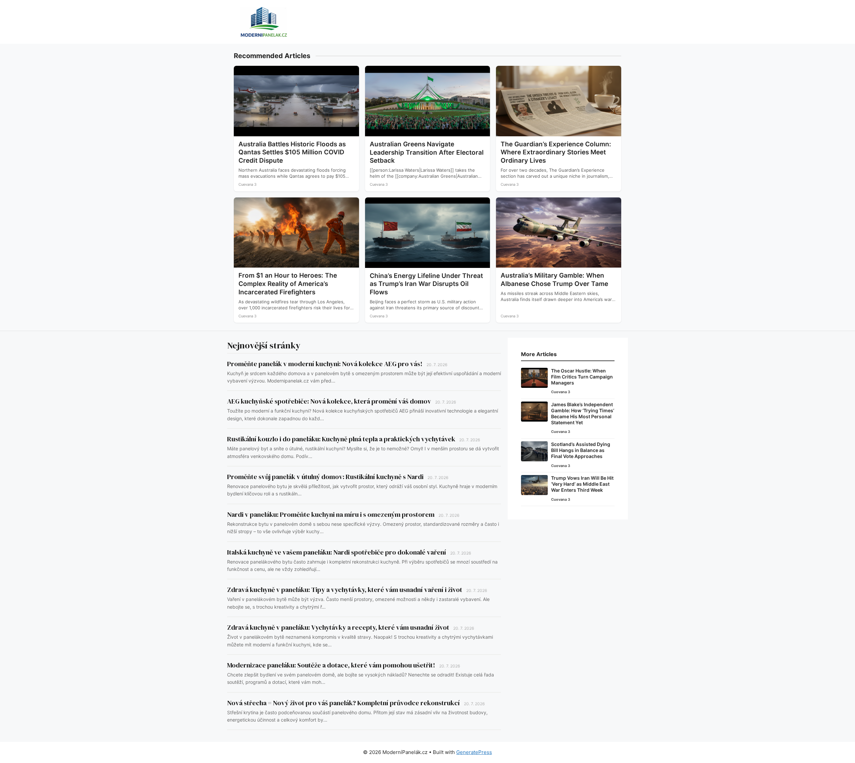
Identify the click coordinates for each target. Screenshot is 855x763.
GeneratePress (474, 752)
